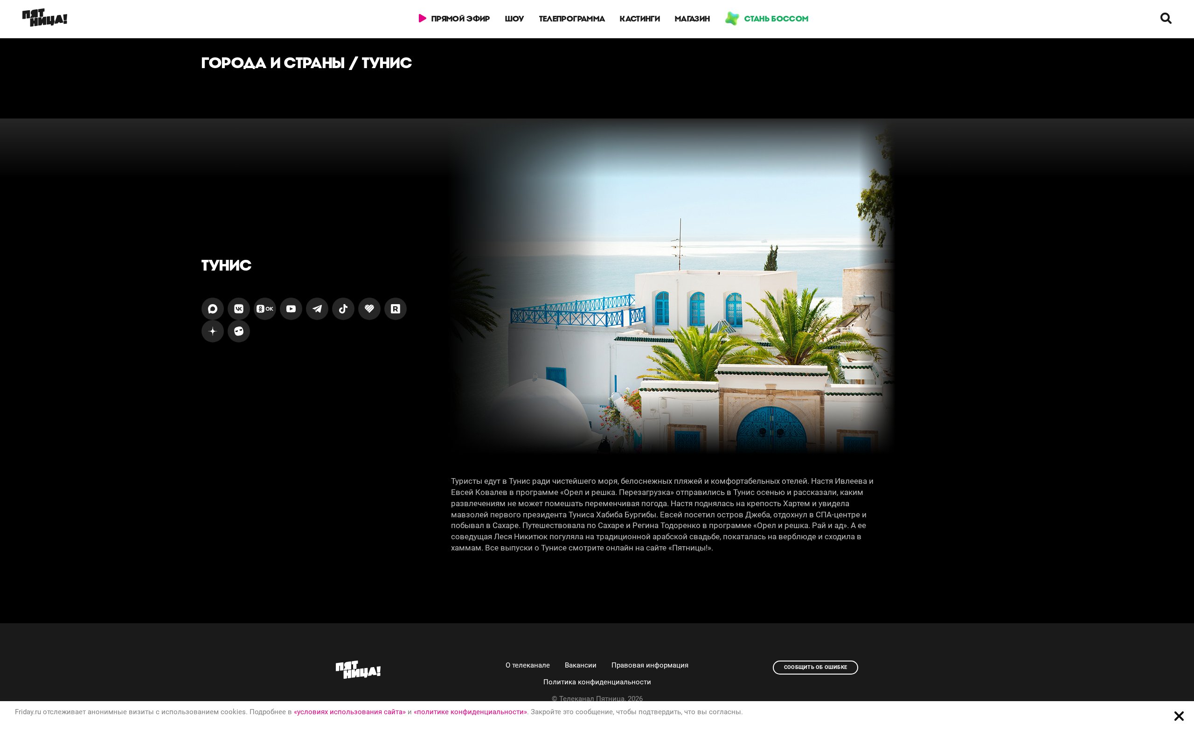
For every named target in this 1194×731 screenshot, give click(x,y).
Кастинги (640, 18)
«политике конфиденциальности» (470, 712)
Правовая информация (649, 665)
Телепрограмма (572, 18)
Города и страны (273, 63)
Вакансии (581, 665)
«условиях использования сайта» (350, 712)
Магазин (692, 18)
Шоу (514, 18)
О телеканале (528, 665)
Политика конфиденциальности (597, 682)
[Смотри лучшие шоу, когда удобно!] (44, 19)
